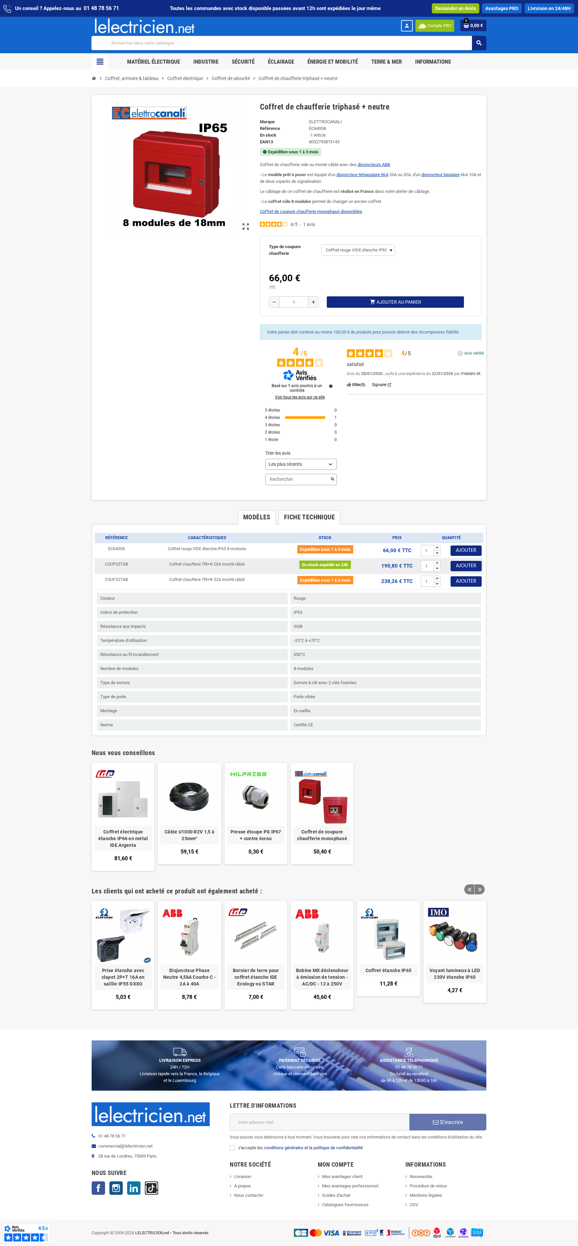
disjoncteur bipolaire (440, 174)
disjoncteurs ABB (374, 164)
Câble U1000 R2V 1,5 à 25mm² (189, 835)
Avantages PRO (501, 8)
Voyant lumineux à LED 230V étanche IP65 (454, 974)
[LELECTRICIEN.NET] (145, 25)
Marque (267, 121)
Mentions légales (426, 1195)
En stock (268, 135)
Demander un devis (455, 8)
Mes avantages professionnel (350, 1185)
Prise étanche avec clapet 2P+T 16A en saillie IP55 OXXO (123, 977)
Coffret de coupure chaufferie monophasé (322, 835)
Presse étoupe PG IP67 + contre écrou (255, 835)
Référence (270, 128)
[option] (123, 955)
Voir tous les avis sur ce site (300, 397)
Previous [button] (469, 889)
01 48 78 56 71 (101, 8)
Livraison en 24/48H (549, 8)
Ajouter (466, 550)
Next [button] (480, 889)
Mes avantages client (342, 1176)
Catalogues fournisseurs (345, 1204)
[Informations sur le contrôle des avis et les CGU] (330, 386)
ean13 (266, 141)
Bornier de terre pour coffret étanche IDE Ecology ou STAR (256, 977)
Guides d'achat (336, 1195)
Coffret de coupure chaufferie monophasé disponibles (311, 211)
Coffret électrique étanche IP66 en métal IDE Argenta (123, 838)
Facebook (98, 1188)
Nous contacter (248, 1195)
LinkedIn (133, 1188)
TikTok (151, 1188)
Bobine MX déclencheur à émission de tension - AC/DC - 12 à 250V (322, 977)
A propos (242, 1185)
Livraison (242, 1176)
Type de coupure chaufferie (285, 250)
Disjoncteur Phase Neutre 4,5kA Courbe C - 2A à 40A (189, 977)
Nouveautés (421, 1176)
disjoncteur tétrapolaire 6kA (362, 174)
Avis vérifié (474, 353)
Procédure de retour (428, 1185)
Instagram (116, 1188)
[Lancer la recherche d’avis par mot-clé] (332, 479)
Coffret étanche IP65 (389, 970)
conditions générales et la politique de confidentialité (313, 1147)
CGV (414, 1204)
